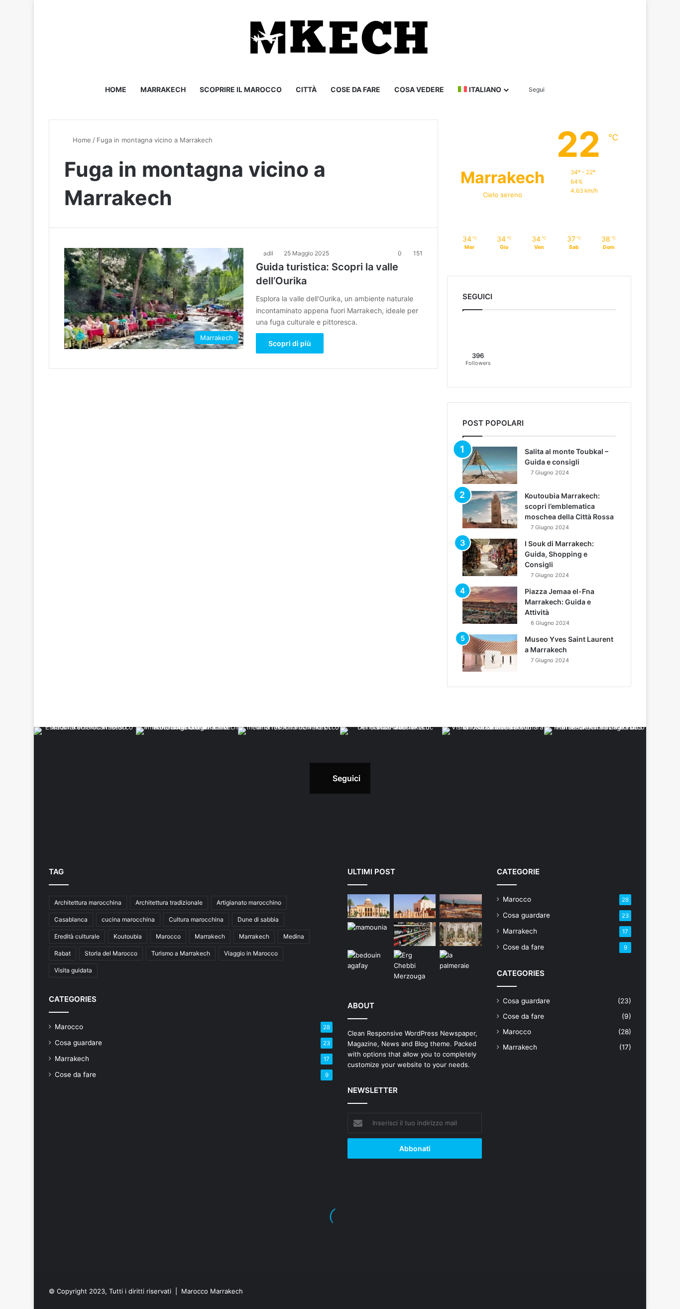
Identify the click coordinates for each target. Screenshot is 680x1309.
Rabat (62, 953)
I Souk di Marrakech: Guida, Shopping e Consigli (559, 554)
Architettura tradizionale (169, 902)
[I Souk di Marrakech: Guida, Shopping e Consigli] (489, 557)
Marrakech (163, 89)
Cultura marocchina (196, 919)
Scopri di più (289, 343)
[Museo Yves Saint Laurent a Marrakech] (489, 653)
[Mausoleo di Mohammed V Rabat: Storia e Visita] (415, 906)
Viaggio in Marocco (251, 953)
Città (306, 89)
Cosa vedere (419, 89)
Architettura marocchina (87, 902)
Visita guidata (73, 970)
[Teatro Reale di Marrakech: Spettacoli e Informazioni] (368, 906)
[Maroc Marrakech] (340, 37)
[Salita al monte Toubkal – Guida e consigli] (489, 465)
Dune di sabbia (258, 919)
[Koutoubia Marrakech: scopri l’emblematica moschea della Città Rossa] (489, 509)
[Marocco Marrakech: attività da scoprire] (461, 906)
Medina (293, 936)
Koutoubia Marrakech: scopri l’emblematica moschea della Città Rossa (569, 506)
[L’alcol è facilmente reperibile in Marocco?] (415, 934)
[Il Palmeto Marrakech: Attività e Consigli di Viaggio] (461, 962)
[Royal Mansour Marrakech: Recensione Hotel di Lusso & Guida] (461, 934)
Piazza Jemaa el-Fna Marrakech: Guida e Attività (559, 601)
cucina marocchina (128, 919)
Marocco (168, 936)
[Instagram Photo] (85, 778)
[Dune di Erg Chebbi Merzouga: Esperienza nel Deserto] (415, 965)
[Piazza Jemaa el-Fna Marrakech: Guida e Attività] (489, 605)
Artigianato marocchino (249, 902)
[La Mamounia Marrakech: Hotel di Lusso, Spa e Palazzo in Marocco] (368, 934)
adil (268, 253)
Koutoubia (127, 936)
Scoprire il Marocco (241, 89)
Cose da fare (355, 89)
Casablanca (71, 919)
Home (115, 89)
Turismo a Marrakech (180, 953)
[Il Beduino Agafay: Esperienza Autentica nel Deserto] (368, 962)
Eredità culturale (77, 936)
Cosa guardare (78, 1043)
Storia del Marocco (111, 953)
